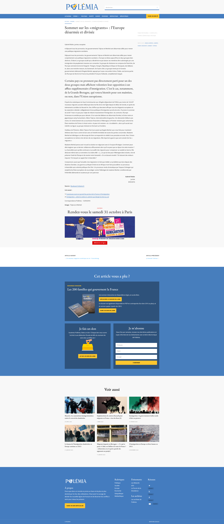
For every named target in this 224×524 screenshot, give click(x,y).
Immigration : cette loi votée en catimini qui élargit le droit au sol (87, 197)
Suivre (151, 488)
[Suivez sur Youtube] (150, 504)
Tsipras (155, 46)
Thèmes (75, 16)
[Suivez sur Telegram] (149, 485)
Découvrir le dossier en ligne (110, 299)
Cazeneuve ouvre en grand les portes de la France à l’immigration (88, 194)
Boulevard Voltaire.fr (77, 186)
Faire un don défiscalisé (74, 506)
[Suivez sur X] (149, 491)
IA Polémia (68, 16)
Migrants (144, 46)
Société (91, 16)
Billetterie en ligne (100, 243)
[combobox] (132, 8)
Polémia (146, 33)
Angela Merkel (149, 43)
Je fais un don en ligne (87, 356)
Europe (97, 16)
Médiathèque (124, 16)
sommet (150, 46)
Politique (84, 16)
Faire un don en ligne (107, 310)
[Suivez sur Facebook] (149, 497)
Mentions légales (154, 521)
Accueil (67, 21)
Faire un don (152, 16)
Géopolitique (114, 16)
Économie (105, 16)
